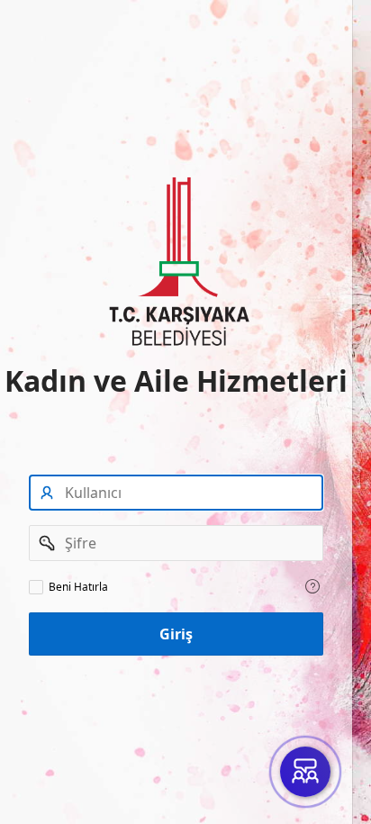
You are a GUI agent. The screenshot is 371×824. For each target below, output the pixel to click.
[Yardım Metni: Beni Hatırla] (312, 586)
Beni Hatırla (78, 587)
